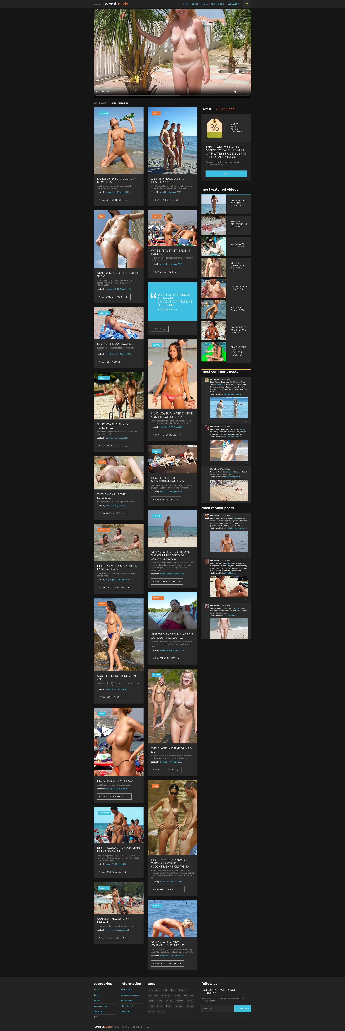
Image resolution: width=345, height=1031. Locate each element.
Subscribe (243, 1008)
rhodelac (163, 762)
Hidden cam (104, 313)
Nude (151, 1006)
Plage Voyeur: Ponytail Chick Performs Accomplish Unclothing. (170, 863)
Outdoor (182, 990)
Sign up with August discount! (236, 128)
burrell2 (163, 192)
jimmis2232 (165, 427)
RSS (95, 1017)
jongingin (109, 438)
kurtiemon (110, 789)
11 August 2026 (122, 689)
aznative (163, 492)
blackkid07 (164, 650)
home (185, 4)
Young (151, 1001)
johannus (110, 689)
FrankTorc (110, 930)
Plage (155, 786)
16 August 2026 (174, 192)
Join (226, 174)
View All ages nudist (112, 796)
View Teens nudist (164, 658)
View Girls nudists (164, 272)
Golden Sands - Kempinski (239, 287)
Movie (101, 713)
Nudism (102, 603)
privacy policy (126, 989)
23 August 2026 (124, 289)
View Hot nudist (109, 697)
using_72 (110, 864)
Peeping (156, 451)
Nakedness (103, 378)
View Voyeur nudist (111, 200)
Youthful (156, 345)
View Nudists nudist (111, 445)
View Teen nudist (109, 362)
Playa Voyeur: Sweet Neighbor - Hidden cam (238, 351)
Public (168, 1006)
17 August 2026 (175, 762)
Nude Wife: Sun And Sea (238, 308)
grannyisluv (110, 192)
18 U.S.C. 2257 (127, 1006)
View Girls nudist (164, 770)
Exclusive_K (111, 289)
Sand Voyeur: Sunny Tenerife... (112, 426)
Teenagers (103, 888)
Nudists (169, 1001)
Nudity (177, 995)
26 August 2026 (124, 354)
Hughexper (110, 579)
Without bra (104, 529)
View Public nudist (111, 872)
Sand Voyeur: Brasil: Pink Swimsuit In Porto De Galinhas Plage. (171, 555)
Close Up (156, 516)
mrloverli (163, 264)
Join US (157, 328)
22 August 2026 (175, 492)
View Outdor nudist (111, 297)
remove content (127, 1000)
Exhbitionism (104, 813)
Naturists (157, 216)
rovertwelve (111, 354)
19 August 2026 (178, 427)
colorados (164, 956)
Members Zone (217, 4)
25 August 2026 (121, 438)
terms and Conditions (130, 995)
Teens (151, 1011)
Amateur (179, 1006)
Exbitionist (103, 113)
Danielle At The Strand (237, 245)
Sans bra (157, 905)
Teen (173, 990)
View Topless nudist (165, 200)
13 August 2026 (123, 579)
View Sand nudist (109, 513)
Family (102, 462)
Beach (189, 1001)
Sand (101, 216)
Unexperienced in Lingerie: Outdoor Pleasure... (172, 636)
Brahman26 (165, 574)
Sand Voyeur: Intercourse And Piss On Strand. (172, 415)
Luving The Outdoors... (115, 343)
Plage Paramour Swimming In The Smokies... (118, 850)
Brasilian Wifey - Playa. (115, 781)
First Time (188, 995)
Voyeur (161, 1011)
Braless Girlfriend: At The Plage (239, 224)
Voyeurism (166, 995)
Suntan (104, 103)
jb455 (108, 505)
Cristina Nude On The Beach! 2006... (167, 180)
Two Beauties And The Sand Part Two (238, 330)
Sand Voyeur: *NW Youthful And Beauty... (169, 944)
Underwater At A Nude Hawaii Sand (238, 203)
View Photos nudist (165, 435)
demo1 (195, 4)
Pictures (156, 674)
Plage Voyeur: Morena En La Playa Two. (117, 567)
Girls (160, 1001)
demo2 (204, 4)
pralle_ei (163, 881)
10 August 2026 (123, 192)
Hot (165, 990)
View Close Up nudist (112, 587)
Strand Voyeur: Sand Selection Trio (238, 267)
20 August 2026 (177, 650)
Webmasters (126, 1011)
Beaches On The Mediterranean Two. (167, 480)
